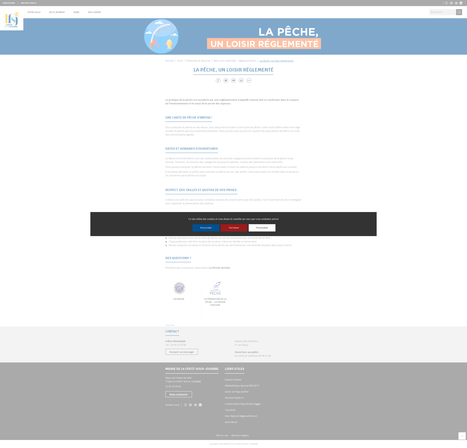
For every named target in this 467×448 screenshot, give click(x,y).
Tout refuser (234, 228)
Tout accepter (206, 228)
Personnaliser (262, 228)
